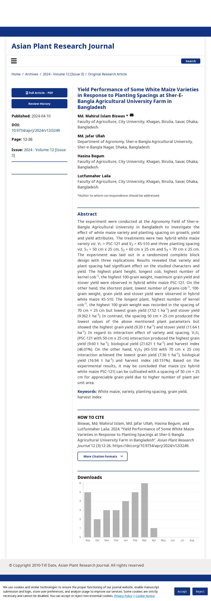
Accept (182, 591)
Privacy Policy (123, 596)
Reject (200, 591)
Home (16, 74)
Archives (31, 74)
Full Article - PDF (40, 93)
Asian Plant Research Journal (63, 46)
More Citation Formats (101, 456)
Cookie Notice (145, 596)
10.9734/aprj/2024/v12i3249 (36, 130)
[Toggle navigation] (13, 61)
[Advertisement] (105, 12)
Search (191, 61)
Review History (39, 104)
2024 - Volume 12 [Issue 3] (63, 74)
